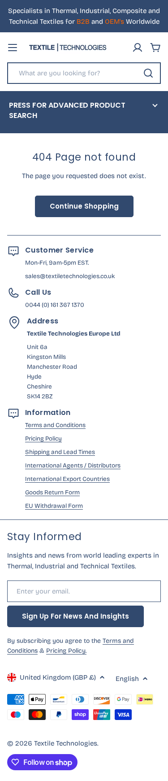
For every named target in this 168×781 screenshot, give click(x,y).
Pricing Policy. (66, 650)
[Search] (148, 73)
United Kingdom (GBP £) (58, 677)
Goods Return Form (52, 492)
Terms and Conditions (55, 425)
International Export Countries (67, 479)
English (127, 679)
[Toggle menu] (12, 47)
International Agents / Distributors (73, 465)
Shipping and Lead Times (60, 452)
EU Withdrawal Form (54, 506)
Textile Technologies (65, 743)
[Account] (137, 47)
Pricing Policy (43, 438)
